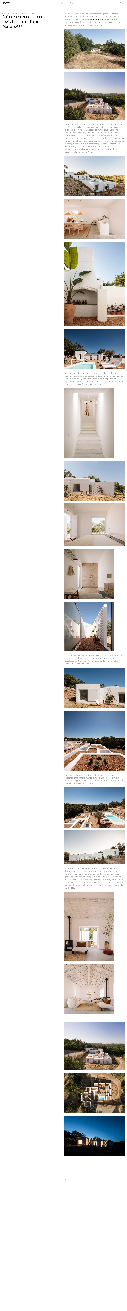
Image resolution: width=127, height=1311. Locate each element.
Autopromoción (67, 3)
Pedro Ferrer (30, 13)
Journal (75, 3)
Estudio (58, 3)
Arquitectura (6, 13)
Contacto (82, 3)
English (122, 3)
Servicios (53, 3)
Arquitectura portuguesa (79, 1180)
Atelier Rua (96, 19)
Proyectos (45, 3)
